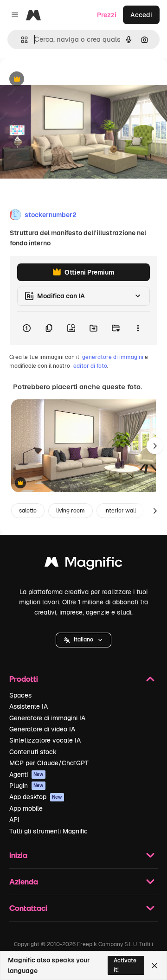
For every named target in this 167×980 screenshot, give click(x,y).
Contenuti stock (33, 752)
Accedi (141, 15)
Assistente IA (28, 706)
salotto (28, 510)
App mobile (26, 808)
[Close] (154, 965)
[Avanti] (155, 445)
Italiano (83, 639)
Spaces (20, 695)
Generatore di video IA (42, 729)
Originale (61, 79)
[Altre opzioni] (137, 328)
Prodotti (23, 679)
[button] (83, 640)
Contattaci (28, 908)
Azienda (23, 881)
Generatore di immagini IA (47, 718)
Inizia (18, 855)
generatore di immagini (112, 357)
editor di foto (90, 366)
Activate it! (125, 965)
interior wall (120, 510)
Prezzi (106, 15)
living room (70, 510)
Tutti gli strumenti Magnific (48, 831)
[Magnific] (83, 564)
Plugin (26, 785)
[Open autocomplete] (20, 39)
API (14, 819)
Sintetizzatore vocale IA (45, 740)
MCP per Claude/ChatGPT (49, 763)
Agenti (26, 774)
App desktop (35, 797)
